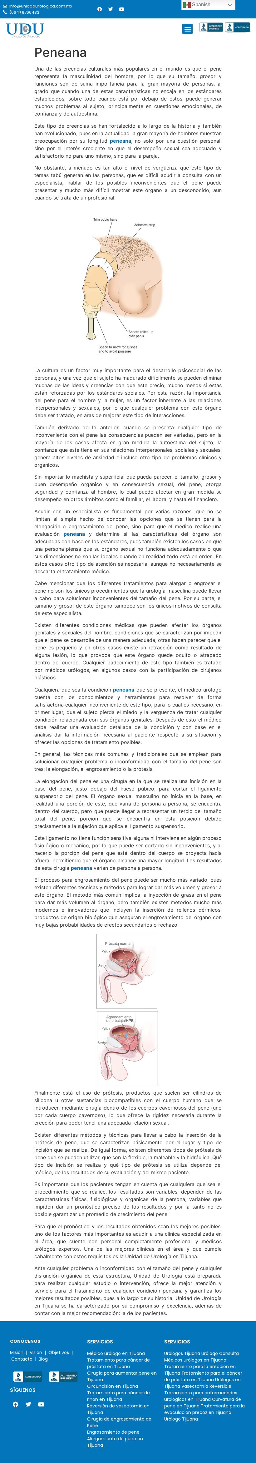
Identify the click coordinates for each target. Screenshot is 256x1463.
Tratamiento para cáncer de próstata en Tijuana (118, 1363)
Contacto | (25, 1359)
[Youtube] (121, 9)
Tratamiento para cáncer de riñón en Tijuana (118, 1396)
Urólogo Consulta (220, 1353)
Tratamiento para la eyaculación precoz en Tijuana (204, 1409)
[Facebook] (99, 9)
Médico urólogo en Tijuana (116, 1353)
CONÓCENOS (25, 1341)
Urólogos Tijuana (182, 1353)
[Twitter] (110, 9)
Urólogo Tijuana (181, 1419)
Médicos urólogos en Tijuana (195, 1360)
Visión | (39, 1352)
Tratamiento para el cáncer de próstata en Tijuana (203, 1376)
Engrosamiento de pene (113, 1432)
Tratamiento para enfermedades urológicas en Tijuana (200, 1396)
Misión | (20, 1352)
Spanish (200, 4)
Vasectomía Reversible (206, 1386)
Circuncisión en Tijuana (112, 1386)
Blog (43, 1359)
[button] (187, 29)
